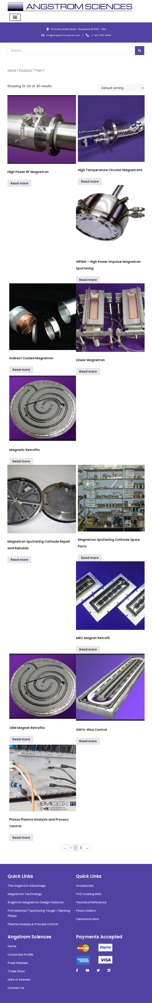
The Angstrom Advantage (26, 886)
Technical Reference (91, 902)
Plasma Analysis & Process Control (33, 924)
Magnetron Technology (25, 894)
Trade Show (16, 971)
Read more (19, 183)
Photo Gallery (86, 911)
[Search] (139, 50)
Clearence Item (87, 919)
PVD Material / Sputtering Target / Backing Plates (39, 913)
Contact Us (16, 988)
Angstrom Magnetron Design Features (36, 902)
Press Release (18, 963)
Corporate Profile (20, 954)
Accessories (85, 886)
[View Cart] (142, 7)
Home (11, 70)
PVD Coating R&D (88, 894)
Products (25, 70)
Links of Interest (19, 979)
